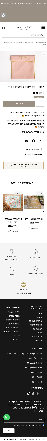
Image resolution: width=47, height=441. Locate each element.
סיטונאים (38, 340)
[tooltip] (41, 93)
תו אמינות (23, 290)
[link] (6, 417)
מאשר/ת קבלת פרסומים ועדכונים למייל (27, 425)
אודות (39, 313)
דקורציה (16, 339)
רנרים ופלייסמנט (13, 319)
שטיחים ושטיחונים (11, 331)
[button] (3, 15)
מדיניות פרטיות (35, 321)
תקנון (39, 317)
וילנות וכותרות (14, 312)
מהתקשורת (37, 336)
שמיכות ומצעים (13, 327)
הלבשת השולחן (34, 43)
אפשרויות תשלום (32, 154)
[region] (23, 44)
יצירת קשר (37, 328)
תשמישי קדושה (24, 43)
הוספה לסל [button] (34, 228)
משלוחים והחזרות (32, 149)
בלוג (40, 332)
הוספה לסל (19, 103)
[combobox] (23, 35)
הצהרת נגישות (36, 324)
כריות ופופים (14, 323)
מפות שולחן (14, 315)
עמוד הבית (43, 43)
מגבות (17, 335)
